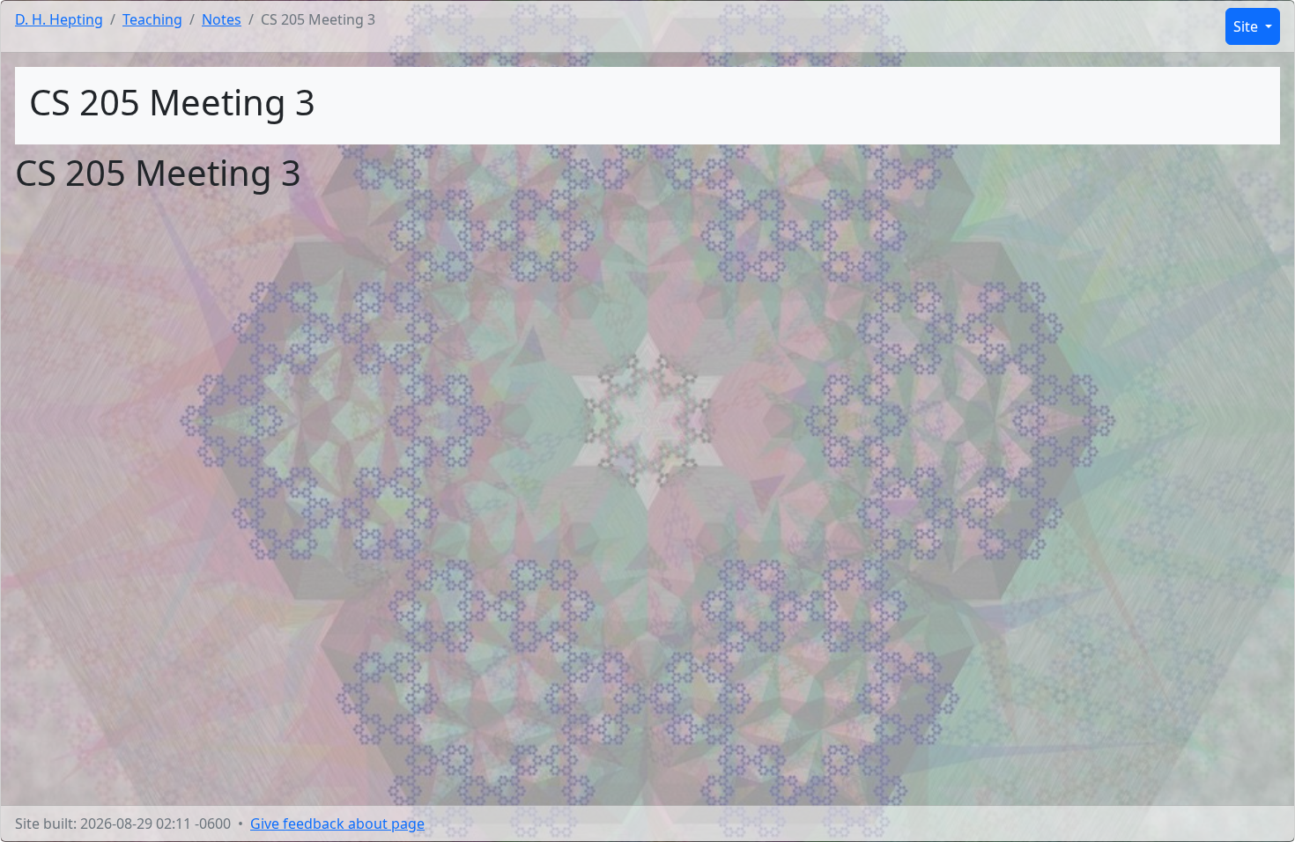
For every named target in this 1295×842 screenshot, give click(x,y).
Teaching (152, 19)
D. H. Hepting (59, 19)
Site (1247, 26)
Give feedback (337, 823)
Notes (221, 19)
